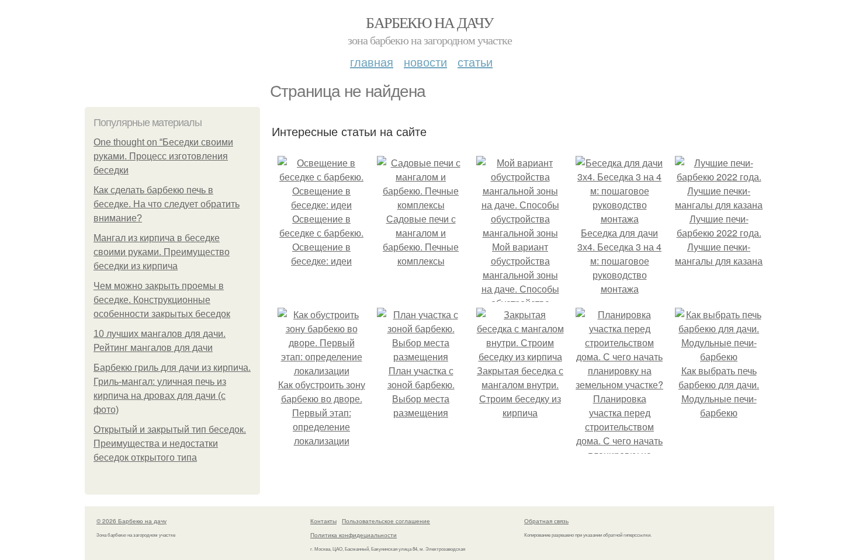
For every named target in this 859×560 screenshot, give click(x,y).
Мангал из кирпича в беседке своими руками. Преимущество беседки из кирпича (161, 252)
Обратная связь (546, 521)
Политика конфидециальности (353, 535)
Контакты (323, 521)
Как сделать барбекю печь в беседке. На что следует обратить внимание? (166, 204)
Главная (371, 61)
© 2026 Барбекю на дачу (131, 521)
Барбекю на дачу (429, 22)
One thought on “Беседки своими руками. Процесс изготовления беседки (163, 156)
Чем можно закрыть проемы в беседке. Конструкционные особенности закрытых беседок (161, 300)
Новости (425, 61)
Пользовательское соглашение (386, 521)
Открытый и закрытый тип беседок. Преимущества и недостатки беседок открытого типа (169, 443)
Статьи (475, 61)
